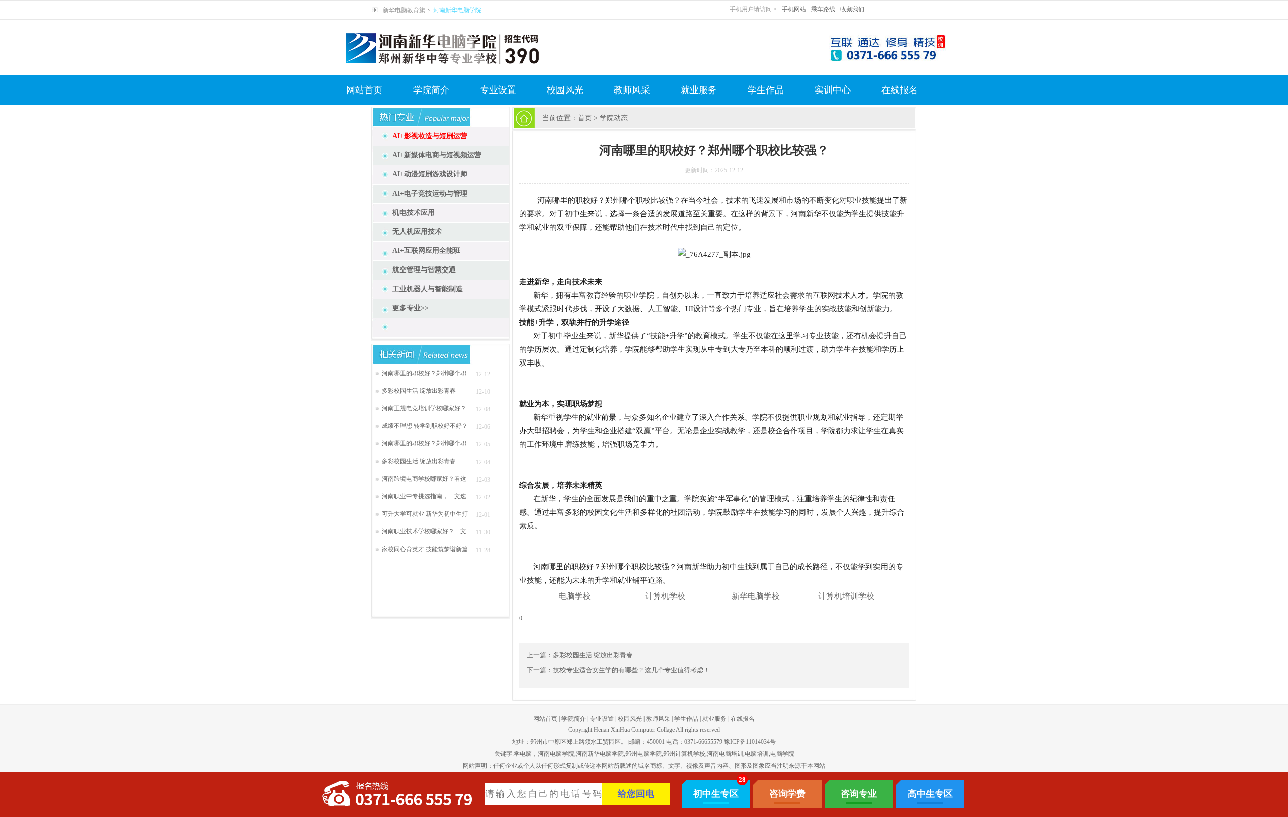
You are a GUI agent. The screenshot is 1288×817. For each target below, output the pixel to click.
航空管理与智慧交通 (424, 270)
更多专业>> (410, 308)
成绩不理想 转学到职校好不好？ (425, 425)
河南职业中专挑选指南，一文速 (424, 496)
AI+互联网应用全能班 (426, 250)
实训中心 (833, 90)
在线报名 (899, 90)
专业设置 (498, 90)
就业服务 (699, 90)
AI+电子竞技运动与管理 (429, 193)
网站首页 (364, 90)
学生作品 (766, 90)
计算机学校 (665, 596)
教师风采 (632, 90)
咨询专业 (859, 794)
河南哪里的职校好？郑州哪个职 (424, 373)
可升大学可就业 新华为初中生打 (425, 513)
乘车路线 (823, 9)
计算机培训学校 (846, 596)
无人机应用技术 (417, 231)
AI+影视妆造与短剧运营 (429, 136)
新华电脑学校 (756, 596)
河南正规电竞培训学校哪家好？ (424, 408)
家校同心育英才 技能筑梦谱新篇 (425, 549)
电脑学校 (574, 596)
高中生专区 (930, 794)
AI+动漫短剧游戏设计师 (429, 174)
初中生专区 (716, 794)
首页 (585, 118)
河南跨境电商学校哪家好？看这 (424, 478)
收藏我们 (852, 9)
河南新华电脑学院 (457, 10)
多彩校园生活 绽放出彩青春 (419, 390)
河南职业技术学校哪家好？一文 (424, 531)
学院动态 (614, 118)
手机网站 (794, 9)
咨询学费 (787, 794)
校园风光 (565, 90)
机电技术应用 (413, 212)
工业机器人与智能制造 (427, 289)
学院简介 (431, 90)
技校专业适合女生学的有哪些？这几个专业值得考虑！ (631, 670)
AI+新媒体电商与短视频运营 (436, 155)
